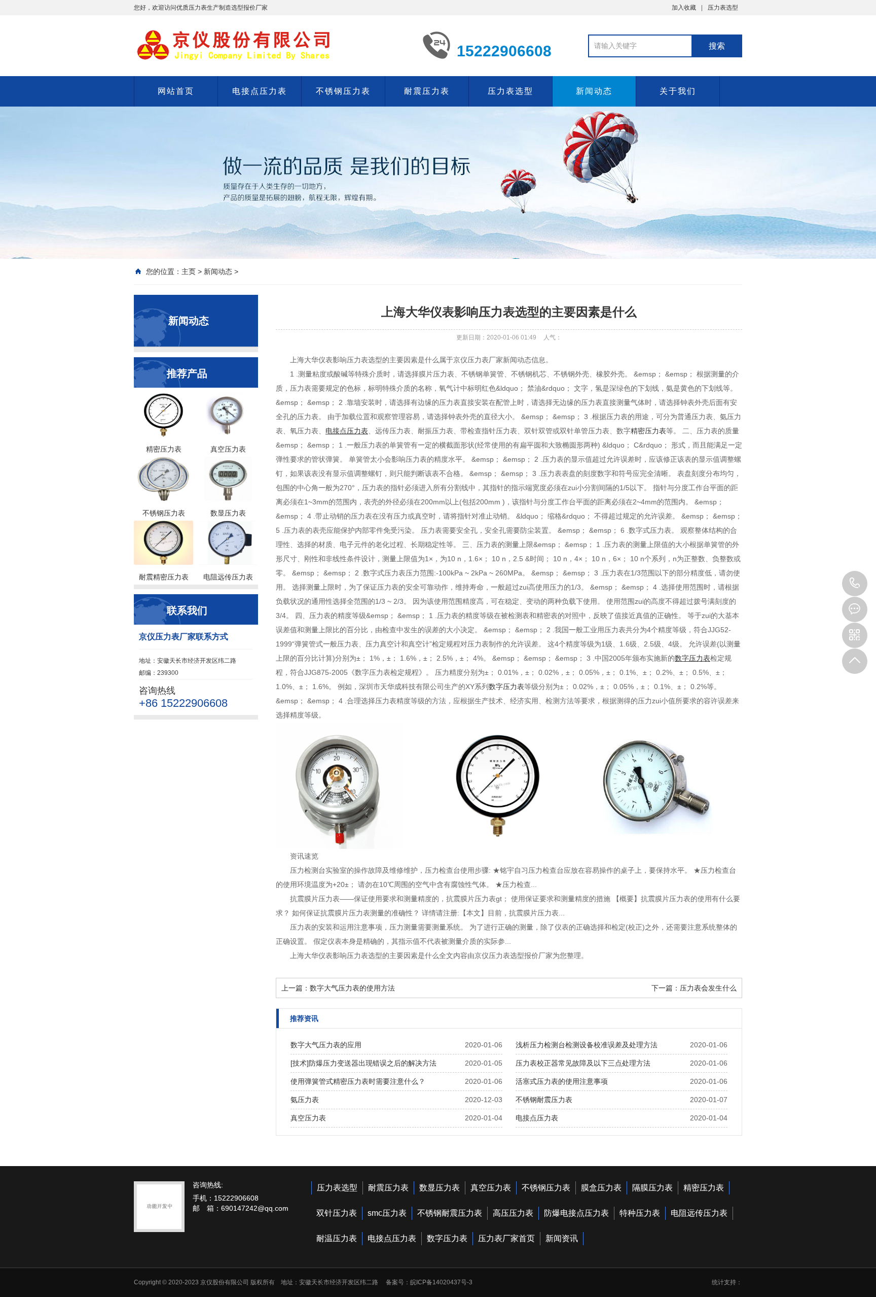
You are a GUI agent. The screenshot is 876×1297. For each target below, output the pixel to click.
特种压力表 (639, 1213)
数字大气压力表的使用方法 (352, 988)
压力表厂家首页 (506, 1238)
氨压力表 (304, 1100)
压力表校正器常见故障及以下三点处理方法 (583, 1063)
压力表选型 (723, 7)
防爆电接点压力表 (576, 1213)
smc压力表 (387, 1213)
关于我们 (678, 91)
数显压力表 (439, 1187)
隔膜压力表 (652, 1187)
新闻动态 (594, 91)
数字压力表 (506, 686)
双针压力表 (336, 1213)
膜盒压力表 (601, 1187)
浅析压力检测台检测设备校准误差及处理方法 (587, 1045)
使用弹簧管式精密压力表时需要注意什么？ (357, 1081)
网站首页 (176, 91)
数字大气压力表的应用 (325, 1045)
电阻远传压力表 (699, 1213)
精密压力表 (648, 431)
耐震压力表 (427, 91)
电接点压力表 (259, 91)
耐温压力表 (336, 1238)
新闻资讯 (561, 1238)
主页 (188, 271)
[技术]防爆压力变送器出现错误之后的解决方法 (363, 1063)
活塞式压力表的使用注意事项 (562, 1081)
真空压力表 (308, 1118)
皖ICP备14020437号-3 (441, 1282)
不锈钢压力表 (343, 91)
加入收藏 (684, 7)
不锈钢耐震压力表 (544, 1100)
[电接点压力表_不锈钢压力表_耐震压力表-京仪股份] (271, 44)
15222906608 (854, 583)
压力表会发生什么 (708, 988)
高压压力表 (513, 1213)
